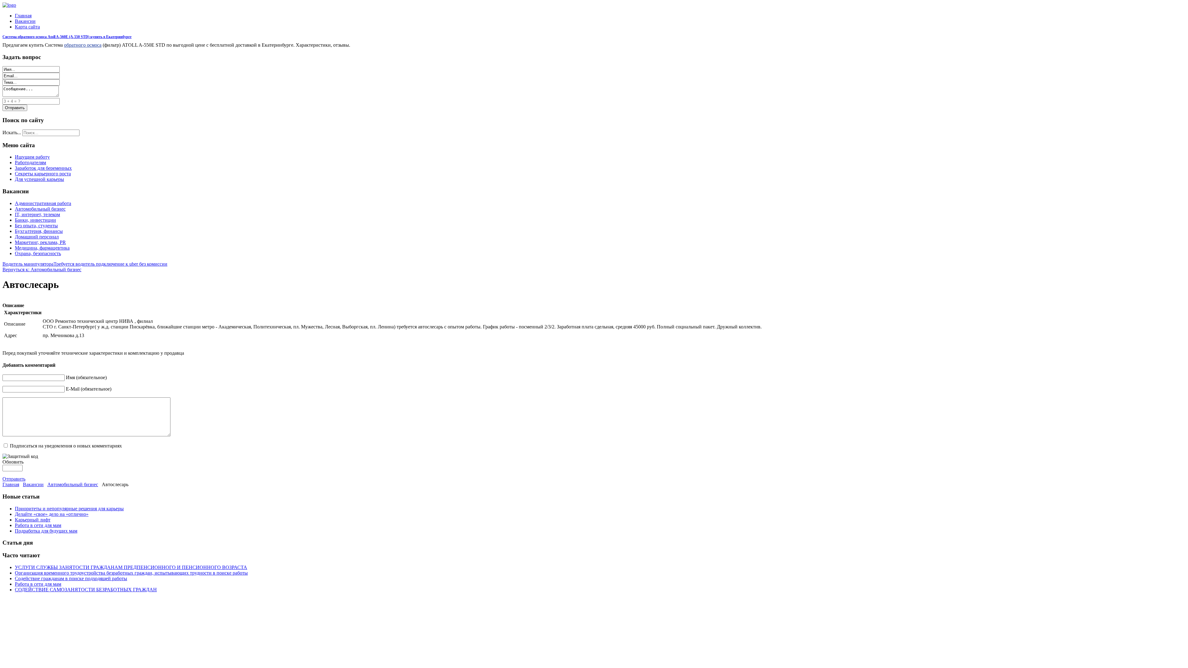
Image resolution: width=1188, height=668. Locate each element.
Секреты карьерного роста (43, 173)
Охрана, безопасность (38, 253)
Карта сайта (27, 26)
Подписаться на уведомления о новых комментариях (66, 445)
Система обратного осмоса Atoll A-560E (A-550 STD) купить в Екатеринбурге (66, 37)
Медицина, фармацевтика (42, 247)
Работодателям (30, 162)
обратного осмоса (82, 45)
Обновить (13, 462)
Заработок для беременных (43, 168)
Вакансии (25, 21)
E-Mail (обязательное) (88, 389)
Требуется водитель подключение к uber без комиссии (110, 264)
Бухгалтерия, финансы (39, 231)
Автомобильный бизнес (40, 209)
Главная (23, 15)
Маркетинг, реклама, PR (40, 242)
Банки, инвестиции (35, 220)
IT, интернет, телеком (37, 214)
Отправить (13, 479)
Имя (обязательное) (86, 377)
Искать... (11, 132)
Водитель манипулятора (28, 264)
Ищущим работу (32, 157)
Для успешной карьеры (39, 179)
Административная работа (43, 203)
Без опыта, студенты (36, 225)
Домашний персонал (37, 236)
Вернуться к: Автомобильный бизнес (41, 269)
